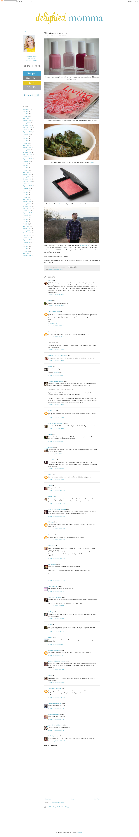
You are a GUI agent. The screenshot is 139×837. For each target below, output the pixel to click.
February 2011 (27, 255)
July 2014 (25, 163)
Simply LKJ (51, 411)
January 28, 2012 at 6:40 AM (56, 644)
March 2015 (26, 145)
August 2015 (26, 134)
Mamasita (51, 546)
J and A (50, 447)
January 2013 (26, 204)
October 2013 (26, 183)
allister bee (56, 373)
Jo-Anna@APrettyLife (54, 688)
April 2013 (26, 197)
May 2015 (25, 141)
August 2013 (26, 188)
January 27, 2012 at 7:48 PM (56, 618)
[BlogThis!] (71, 267)
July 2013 (25, 190)
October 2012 (26, 210)
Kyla (49, 676)
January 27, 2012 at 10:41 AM (56, 516)
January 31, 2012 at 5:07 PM (56, 719)
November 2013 (27, 181)
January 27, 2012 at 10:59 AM (56, 558)
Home (72, 799)
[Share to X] (73, 267)
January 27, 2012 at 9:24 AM (56, 479)
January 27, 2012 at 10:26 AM (56, 490)
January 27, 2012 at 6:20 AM (56, 306)
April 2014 (26, 170)
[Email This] (69, 267)
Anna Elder (51, 460)
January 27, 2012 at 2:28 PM (56, 606)
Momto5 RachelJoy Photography (57, 355)
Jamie (50, 485)
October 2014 (26, 156)
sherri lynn (51, 496)
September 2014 (27, 159)
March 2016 (26, 118)
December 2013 (27, 179)
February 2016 (27, 120)
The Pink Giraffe (53, 586)
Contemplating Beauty (54, 703)
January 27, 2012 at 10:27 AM (56, 503)
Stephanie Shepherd (54, 650)
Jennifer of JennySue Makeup (57, 661)
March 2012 (26, 226)
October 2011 (26, 237)
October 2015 (26, 129)
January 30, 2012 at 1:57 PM (56, 708)
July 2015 (25, 136)
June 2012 (25, 219)
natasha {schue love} (54, 714)
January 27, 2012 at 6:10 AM (56, 295)
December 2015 (27, 125)
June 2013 (25, 192)
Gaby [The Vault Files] (54, 597)
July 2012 (25, 217)
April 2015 (26, 143)
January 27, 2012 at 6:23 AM (56, 326)
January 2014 (26, 177)
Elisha (50, 301)
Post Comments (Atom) (58, 802)
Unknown (51, 332)
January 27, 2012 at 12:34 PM (56, 591)
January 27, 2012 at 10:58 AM (56, 540)
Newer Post (48, 799)
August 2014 (26, 161)
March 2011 (26, 253)
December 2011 (27, 233)
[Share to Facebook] (75, 267)
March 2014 (26, 172)
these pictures (84, 245)
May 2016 (25, 114)
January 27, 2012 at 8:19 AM (56, 428)
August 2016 (26, 109)
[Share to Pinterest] (76, 267)
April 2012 (26, 224)
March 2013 (26, 199)
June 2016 (25, 111)
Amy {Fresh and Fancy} (55, 725)
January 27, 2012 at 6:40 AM (56, 337)
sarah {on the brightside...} (56, 423)
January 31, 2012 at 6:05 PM (56, 730)
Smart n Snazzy (52, 323)
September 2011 (27, 240)
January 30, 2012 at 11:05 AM (56, 697)
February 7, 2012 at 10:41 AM (56, 741)
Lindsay (50, 522)
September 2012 (27, 213)
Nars (60, 204)
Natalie (50, 280)
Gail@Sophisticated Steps (55, 381)
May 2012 (25, 222)
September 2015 (27, 132)
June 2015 (25, 138)
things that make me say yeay (56, 269)
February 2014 (27, 174)
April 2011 (26, 251)
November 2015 (27, 127)
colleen (50, 637)
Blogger (80, 832)
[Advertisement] (72, 792)
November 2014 (27, 154)
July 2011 (25, 244)
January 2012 (26, 231)
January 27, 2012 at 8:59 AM (56, 454)
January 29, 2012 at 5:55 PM (56, 670)
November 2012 (27, 208)
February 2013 (27, 201)
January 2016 (26, 123)
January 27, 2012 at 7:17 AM (56, 349)
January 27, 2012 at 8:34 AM (56, 441)
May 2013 (25, 195)
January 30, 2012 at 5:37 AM (56, 682)
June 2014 (25, 165)
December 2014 (27, 152)
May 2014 (25, 168)
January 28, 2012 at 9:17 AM (56, 655)
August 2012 (26, 215)
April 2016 (26, 116)
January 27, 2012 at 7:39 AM (56, 404)
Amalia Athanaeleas (54, 312)
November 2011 (27, 235)
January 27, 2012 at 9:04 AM (56, 468)
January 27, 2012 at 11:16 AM (56, 580)
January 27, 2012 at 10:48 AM (56, 529)
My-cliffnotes (52, 564)
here (92, 162)
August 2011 (26, 242)
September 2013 (27, 186)
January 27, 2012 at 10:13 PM (56, 631)
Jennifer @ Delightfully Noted (57, 509)
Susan (50, 624)
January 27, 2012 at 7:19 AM (56, 360)
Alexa (50, 434)
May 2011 (25, 249)
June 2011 (25, 246)
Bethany (50, 612)
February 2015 (27, 147)
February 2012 (27, 228)
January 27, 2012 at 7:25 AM (56, 375)
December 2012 (27, 206)
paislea (50, 366)
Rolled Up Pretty (53, 736)
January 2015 (26, 150)
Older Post (96, 799)
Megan (50, 474)
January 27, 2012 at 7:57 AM (56, 417)
